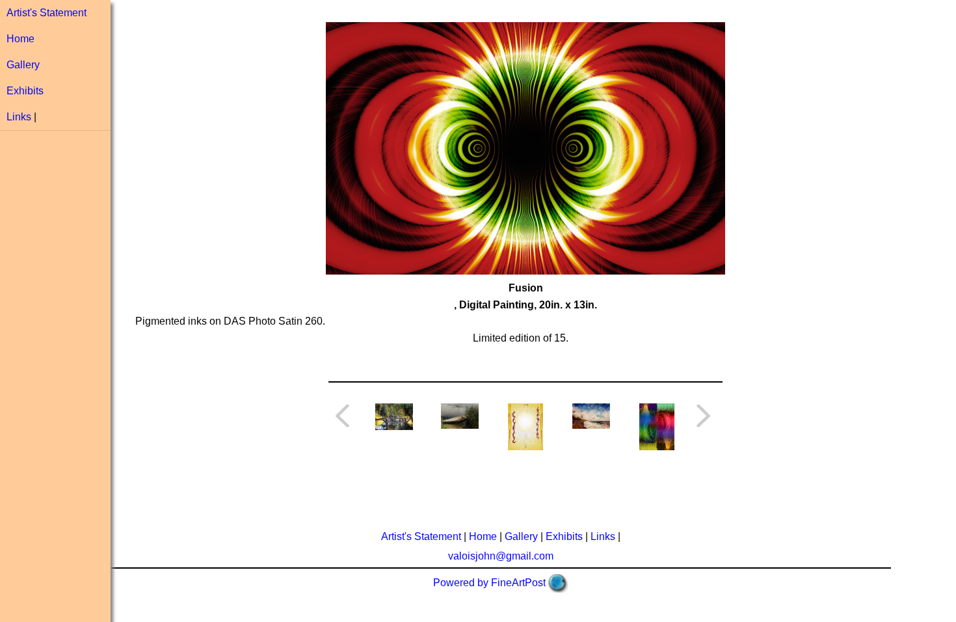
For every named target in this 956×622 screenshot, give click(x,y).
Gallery (23, 64)
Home (20, 38)
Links (19, 116)
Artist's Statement (46, 12)
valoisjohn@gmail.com (500, 555)
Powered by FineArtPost (489, 582)
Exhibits (25, 90)
